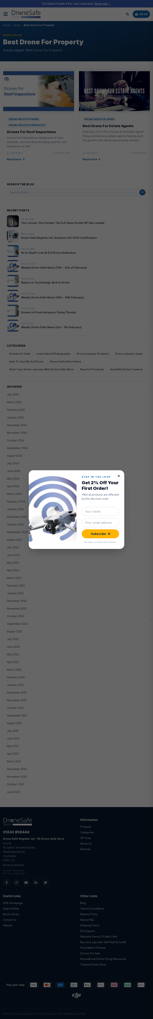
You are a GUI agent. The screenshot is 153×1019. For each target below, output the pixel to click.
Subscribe (98, 534)
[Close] (118, 476)
